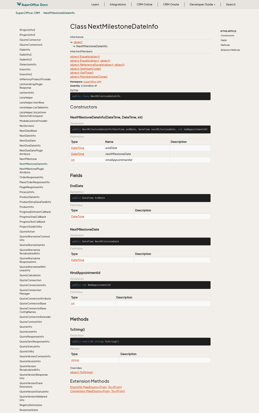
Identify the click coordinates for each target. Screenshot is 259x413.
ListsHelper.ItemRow (32, 102)
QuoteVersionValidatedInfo (33, 398)
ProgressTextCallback (32, 221)
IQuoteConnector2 (31, 44)
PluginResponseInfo (31, 187)
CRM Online (144, 4)
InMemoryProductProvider (35, 79)
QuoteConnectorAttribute (35, 298)
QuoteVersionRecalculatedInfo (30, 368)
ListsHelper (26, 97)
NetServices (27, 125)
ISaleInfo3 (26, 59)
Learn (95, 4)
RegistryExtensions (31, 404)
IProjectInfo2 (27, 29)
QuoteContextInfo (31, 321)
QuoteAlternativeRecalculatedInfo (30, 251)
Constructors (227, 35)
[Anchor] (68, 107)
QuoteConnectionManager (30, 292)
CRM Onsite (171, 4)
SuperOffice (89, 81)
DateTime (77, 148)
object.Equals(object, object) (90, 60)
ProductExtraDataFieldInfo (35, 201)
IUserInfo (25, 69)
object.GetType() (81, 72)
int (73, 160)
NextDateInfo (28, 135)
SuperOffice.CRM (28, 13)
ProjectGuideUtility (31, 226)
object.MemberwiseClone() (88, 76)
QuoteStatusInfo (30, 346)
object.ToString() (81, 372)
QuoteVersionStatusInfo (34, 391)
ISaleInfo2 (26, 54)
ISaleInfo (25, 49)
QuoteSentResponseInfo (35, 341)
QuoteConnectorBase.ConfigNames (33, 310)
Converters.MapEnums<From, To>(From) (97, 391)
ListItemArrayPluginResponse (31, 86)
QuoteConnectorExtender (35, 316)
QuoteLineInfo (28, 331)
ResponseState (29, 409)
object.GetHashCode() (85, 69)
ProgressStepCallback (33, 216)
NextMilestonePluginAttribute (32, 170)
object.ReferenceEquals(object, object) (97, 64)
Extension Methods (230, 50)
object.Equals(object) (85, 56)
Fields (224, 40)
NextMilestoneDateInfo (59, 13)
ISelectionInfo (28, 64)
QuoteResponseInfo (32, 336)
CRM (99, 81)
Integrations (118, 4)
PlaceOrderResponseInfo (35, 182)
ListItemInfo (27, 92)
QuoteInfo (26, 326)
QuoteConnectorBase (33, 303)
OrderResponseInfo (31, 177)
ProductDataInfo (29, 196)
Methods (225, 45)
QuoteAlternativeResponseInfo (30, 260)
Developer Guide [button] (202, 4)
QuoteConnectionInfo (33, 285)
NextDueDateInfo (30, 145)
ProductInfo (27, 206)
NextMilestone (28, 158)
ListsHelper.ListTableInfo (34, 107)
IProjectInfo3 (27, 34)
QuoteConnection (30, 280)
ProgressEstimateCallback (35, 211)
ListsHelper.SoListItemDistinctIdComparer (33, 114)
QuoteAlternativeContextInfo (35, 238)
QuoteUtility (27, 351)
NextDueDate (28, 140)
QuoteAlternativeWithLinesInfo (33, 268)
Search (231, 4)
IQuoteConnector (30, 39)
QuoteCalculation (30, 275)
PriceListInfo (27, 192)
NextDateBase (28, 130)
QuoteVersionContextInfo (35, 356)
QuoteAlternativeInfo (32, 244)
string (75, 360)
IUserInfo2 (26, 74)
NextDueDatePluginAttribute (31, 152)
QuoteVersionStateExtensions (31, 385)
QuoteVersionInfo (30, 361)
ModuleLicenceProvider (33, 120)
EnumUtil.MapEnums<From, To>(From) (96, 387)
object (77, 42)
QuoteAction (27, 231)
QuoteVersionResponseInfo (34, 376)
